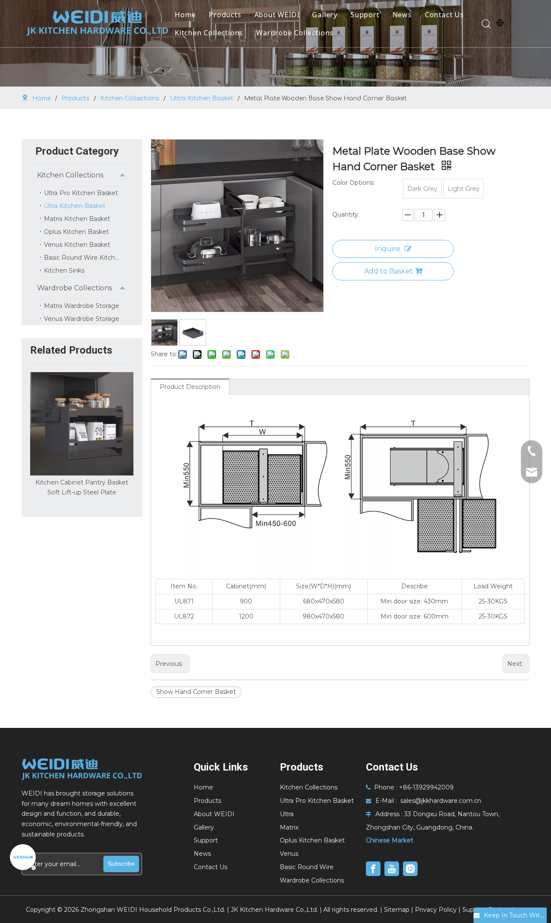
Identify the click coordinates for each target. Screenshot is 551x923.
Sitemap (396, 910)
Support (365, 14)
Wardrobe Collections (295, 32)
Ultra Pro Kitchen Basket (81, 193)
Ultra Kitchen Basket (74, 206)
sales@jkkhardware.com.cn (440, 801)
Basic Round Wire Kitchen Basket (88, 257)
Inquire (387, 249)
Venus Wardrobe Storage (81, 319)
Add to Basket (388, 271)
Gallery (324, 14)
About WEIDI (277, 14)
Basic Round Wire (307, 867)
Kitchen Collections (209, 32)
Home (185, 14)
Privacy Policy (436, 910)
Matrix (289, 827)
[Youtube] (391, 868)
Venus (289, 854)
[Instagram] (410, 868)
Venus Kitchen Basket (77, 245)
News (402, 14)
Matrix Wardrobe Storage (81, 306)
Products (225, 14)
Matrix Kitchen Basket (77, 219)
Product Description (190, 387)
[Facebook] (373, 868)
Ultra (287, 814)
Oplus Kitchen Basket (76, 232)
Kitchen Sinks (64, 270)
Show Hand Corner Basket (196, 692)
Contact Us (444, 14)
